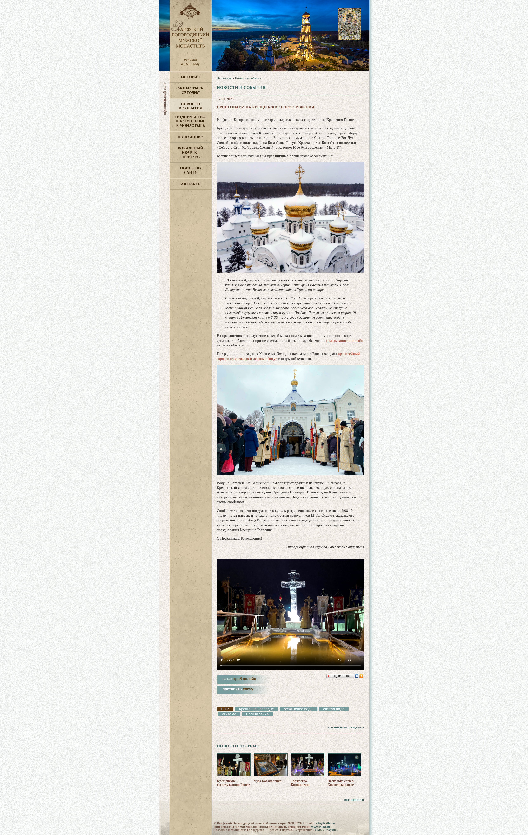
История (190, 77)
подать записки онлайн (344, 340)
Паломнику (190, 137)
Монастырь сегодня (190, 90)
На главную (224, 78)
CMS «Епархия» (326, 830)
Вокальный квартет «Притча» (190, 152)
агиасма (229, 714)
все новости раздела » (346, 727)
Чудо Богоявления (268, 781)
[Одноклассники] (361, 676)
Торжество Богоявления (300, 782)
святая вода (333, 709)
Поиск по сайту (190, 170)
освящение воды (298, 709)
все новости (354, 799)
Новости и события (190, 106)
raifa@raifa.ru (324, 823)
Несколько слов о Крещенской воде (341, 782)
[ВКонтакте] (357, 676)
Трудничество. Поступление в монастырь (190, 121)
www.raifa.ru (320, 826)
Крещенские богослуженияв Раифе (233, 782)
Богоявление (257, 714)
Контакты (190, 184)
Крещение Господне (256, 709)
